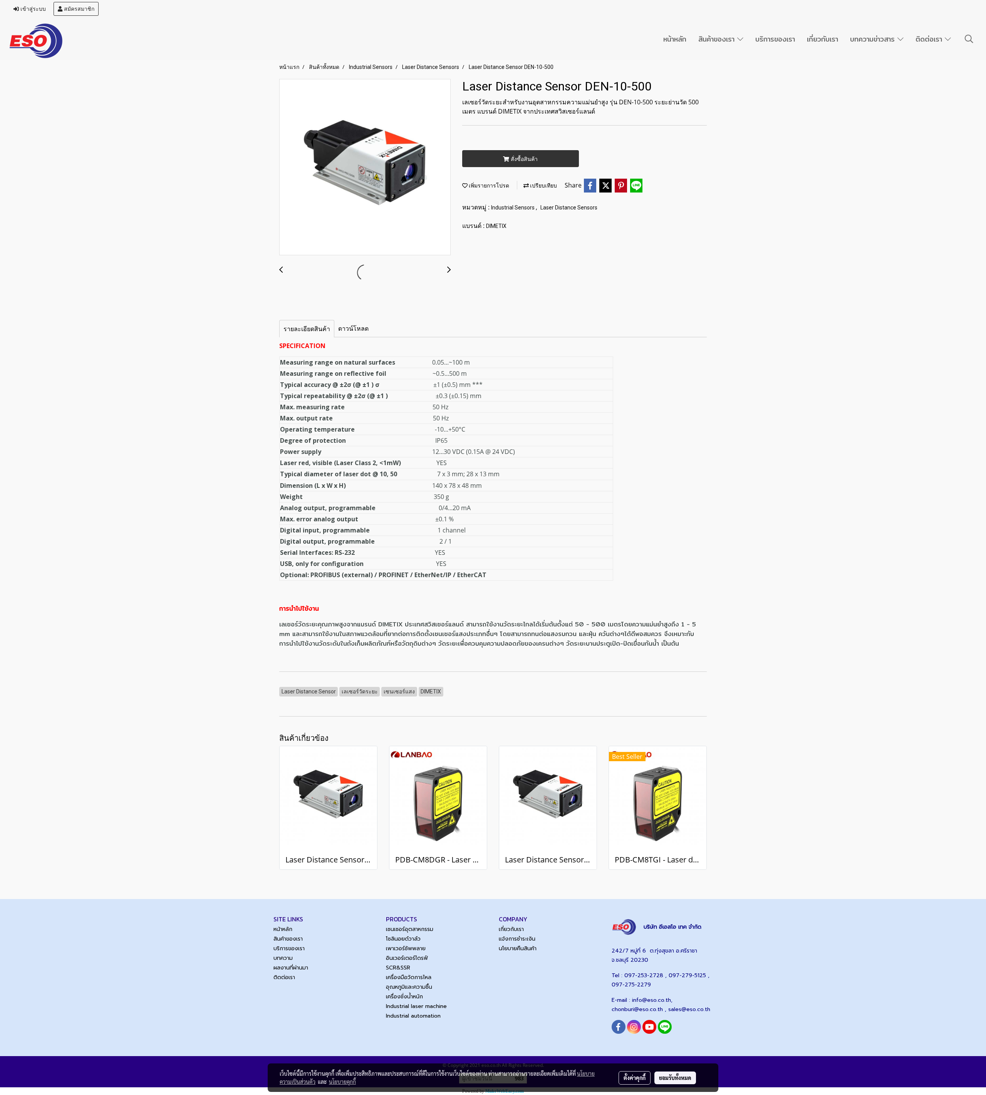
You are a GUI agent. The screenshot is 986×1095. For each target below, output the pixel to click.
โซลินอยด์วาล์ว (403, 939)
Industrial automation (413, 1016)
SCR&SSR (398, 968)
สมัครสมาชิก (78, 8)
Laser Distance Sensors (568, 207)
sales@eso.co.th (689, 1009)
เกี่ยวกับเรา (822, 39)
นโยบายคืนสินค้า (518, 948)
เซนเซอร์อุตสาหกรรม (409, 929)
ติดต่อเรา (930, 39)
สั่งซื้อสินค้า (523, 158)
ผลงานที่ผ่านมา (290, 968)
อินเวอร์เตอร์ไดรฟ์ (407, 958)
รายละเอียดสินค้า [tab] (306, 329)
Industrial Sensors (513, 207)
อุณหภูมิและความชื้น (409, 987)
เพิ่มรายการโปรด (488, 185)
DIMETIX (496, 226)
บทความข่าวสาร (873, 39)
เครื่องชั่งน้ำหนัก (404, 997)
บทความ (283, 958)
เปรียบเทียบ (543, 185)
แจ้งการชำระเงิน (517, 939)
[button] (969, 39)
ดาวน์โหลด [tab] (353, 328)
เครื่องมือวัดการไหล (408, 977)
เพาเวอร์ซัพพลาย (406, 948)
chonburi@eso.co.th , (640, 1009)
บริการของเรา (775, 39)
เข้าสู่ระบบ (32, 8)
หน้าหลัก (674, 39)
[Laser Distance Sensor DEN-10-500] (365, 167)
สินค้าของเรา (717, 39)
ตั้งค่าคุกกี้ (635, 1077)
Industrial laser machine (416, 1006)
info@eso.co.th (651, 1000)
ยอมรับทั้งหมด (675, 1077)
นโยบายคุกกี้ (342, 1081)
